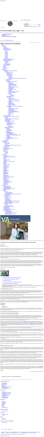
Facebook (3, 403)
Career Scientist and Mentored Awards (14, 111)
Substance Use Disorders (7, 180)
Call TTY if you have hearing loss (9, 36)
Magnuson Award (11, 112)
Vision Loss (5, 183)
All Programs (5, 69)
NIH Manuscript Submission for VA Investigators (12, 202)
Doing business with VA (5, 395)
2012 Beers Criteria (22, 319)
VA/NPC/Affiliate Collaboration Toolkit (9, 209)
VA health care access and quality (6, 392)
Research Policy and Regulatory (9, 127)
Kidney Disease (6, 172)
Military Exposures (9, 73)
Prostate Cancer (11, 77)
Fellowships (5, 68)
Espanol (2, 429)
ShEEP (10, 105)
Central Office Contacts (8, 211)
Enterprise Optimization (7, 115)
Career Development (11, 83)
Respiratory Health (6, 178)
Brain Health (5, 158)
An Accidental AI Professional (6, 280)
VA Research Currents (7, 142)
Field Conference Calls (8, 213)
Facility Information (9, 130)
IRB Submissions (9, 129)
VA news (3, 401)
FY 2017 (6, 58)
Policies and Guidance (7, 195)
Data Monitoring (11, 88)
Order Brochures (6, 149)
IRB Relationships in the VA (11, 132)
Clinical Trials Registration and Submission (11, 212)
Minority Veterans (4, 384)
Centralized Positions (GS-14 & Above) (9, 206)
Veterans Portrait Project (32, 432)
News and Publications (5, 141)
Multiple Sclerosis (6, 173)
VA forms (3, 391)
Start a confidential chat (6, 35)
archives (35, 371)
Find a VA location (4, 422)
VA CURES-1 (12, 95)
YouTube (3, 406)
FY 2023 (6, 53)
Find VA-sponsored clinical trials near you (9, 188)
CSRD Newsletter (11, 87)
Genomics (5, 165)
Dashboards (8, 136)
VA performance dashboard (24, 432)
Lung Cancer (10, 76)
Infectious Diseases (6, 170)
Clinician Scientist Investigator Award (14, 99)
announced (32, 323)
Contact (6, 153)
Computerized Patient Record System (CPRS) (30, 321)
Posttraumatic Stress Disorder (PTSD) (9, 176)
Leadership (5, 47)
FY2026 (6, 51)
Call (7, 34)
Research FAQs (7, 198)
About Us (3, 45)
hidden (4, 66)
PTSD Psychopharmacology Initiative (14, 91)
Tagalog (5, 429)
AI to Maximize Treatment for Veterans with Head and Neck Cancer (11, 277)
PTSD (3, 385)
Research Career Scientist (12, 92)
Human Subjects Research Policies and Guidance (12, 118)
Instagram (3, 404)
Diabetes (5, 163)
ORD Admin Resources (7, 210)
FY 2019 (6, 56)
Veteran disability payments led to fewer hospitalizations (10, 283)
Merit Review (10, 90)
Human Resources (7, 199)
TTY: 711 (3, 419)
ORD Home (1, 41)
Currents (4, 41)
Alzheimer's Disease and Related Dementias (10, 156)
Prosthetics (5, 177)
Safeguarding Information (7, 187)
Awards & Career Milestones (7, 60)
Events (4, 150)
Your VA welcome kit (5, 397)
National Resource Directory (6, 388)
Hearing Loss (5, 168)
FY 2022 (6, 54)
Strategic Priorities (6, 48)
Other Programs (6, 140)
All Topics (5, 155)
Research (6, 197)
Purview (10, 107)
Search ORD (26, 23)
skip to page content (3, 0)
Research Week (6, 151)
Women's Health (6, 184)
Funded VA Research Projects (8, 49)
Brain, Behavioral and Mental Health (12, 81)
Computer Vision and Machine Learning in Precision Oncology (17, 78)
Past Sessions (10, 126)
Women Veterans (4, 383)
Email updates (4, 402)
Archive (6, 144)
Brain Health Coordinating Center (8, 203)
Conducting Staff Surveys (7, 207)
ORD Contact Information (7, 64)
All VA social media (5, 407)
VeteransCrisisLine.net (9, 40)
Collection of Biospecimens (12, 85)
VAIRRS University (10, 137)
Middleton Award (11, 103)
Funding (5, 190)
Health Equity (5, 167)
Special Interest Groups (7, 208)
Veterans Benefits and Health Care (28, 26)
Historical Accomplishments (7, 59)
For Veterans (3, 185)
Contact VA (26, 25)
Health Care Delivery (6, 166)
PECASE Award (7, 63)
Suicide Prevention (9, 79)
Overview (5, 46)
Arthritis (5, 157)
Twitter (3, 405)
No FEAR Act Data (14, 432)
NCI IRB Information (10, 133)
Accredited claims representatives (6, 393)
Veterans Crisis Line (5, 410)
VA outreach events (4, 387)
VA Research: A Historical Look (8, 148)
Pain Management (6, 175)
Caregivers (5, 160)
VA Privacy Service (7, 432)
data (2, 264)
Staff (9, 113)
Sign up (37, 371)
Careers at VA (4, 396)
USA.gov (19, 432)
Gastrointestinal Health (7, 164)
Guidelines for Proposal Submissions (14, 108)
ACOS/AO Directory (6, 65)
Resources (6, 152)
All (5, 50)
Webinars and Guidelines (8, 205)
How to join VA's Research (9, 192)
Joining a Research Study (7, 186)
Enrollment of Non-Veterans (12, 89)
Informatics (5, 171)
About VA (35, 26)
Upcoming (10, 125)
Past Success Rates (11, 110)
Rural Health (5, 179)
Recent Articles (7, 143)
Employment (5, 67)
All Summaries (7, 146)
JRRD (9, 114)
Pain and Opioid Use (10, 74)
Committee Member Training (11, 123)
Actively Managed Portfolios (9, 72)
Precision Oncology (9, 75)
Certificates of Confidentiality (13, 84)
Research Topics (4, 154)
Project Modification (11, 109)
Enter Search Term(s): (27, 24)
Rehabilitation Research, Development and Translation (14, 106)
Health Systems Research (10, 96)
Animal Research (7, 120)
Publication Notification (8, 201)
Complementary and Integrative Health (9, 161)
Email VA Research (18, 376)
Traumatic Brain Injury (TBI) (7, 182)
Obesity (5, 174)
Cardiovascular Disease (7, 159)
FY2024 (6, 52)
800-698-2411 (4, 418)
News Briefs (5, 147)
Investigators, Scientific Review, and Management (10, 70)
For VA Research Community (6, 189)
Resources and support (5, 414)
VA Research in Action (7, 145)
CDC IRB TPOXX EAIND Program (12, 134)
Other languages (9, 429)
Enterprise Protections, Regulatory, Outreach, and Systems (11, 116)
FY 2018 (6, 57)
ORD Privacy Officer (8, 119)
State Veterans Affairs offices (6, 394)
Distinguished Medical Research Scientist (14, 100)
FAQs (8, 139)
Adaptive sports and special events (6, 386)
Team (6, 204)
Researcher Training (9, 122)
